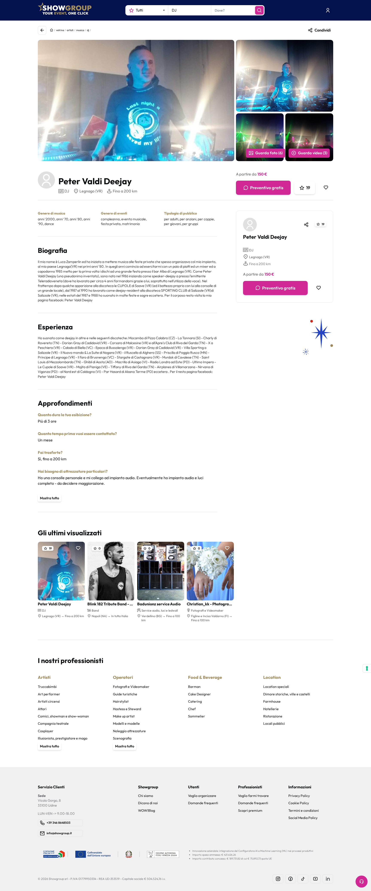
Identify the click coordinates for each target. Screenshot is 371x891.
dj (88, 30)
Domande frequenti (203, 803)
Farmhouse (272, 701)
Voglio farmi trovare (253, 796)
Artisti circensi (49, 701)
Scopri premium (250, 810)
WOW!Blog (146, 810)
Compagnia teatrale (53, 723)
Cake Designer (199, 694)
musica (80, 30)
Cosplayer (45, 731)
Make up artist (124, 716)
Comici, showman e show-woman (63, 716)
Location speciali (276, 686)
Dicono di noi (148, 803)
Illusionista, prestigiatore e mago (62, 738)
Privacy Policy (299, 796)
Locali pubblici (274, 723)
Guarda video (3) (312, 152)
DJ (251, 250)
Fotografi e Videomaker (131, 686)
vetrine (60, 30)
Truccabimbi (47, 686)
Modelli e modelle (126, 723)
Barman (194, 686)
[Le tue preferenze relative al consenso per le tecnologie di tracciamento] (367, 668)
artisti (70, 30)
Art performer (49, 694)
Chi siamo (145, 796)
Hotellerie (271, 709)
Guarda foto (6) (269, 152)
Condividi (323, 30)
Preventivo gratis (266, 187)
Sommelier (196, 716)
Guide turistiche (125, 694)
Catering (195, 701)
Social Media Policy (303, 818)
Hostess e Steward (127, 709)
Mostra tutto (49, 498)
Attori (42, 709)
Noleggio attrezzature (129, 731)
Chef (192, 709)
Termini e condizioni (303, 810)
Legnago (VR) (90, 191)
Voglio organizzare (202, 796)
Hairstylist (121, 701)
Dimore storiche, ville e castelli (286, 694)
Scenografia (122, 738)
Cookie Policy (298, 803)
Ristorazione (272, 716)
